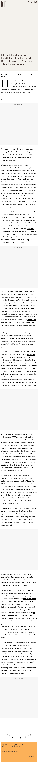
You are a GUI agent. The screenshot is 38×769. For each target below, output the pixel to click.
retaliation (12, 344)
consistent (16, 601)
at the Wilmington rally (24, 654)
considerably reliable (23, 610)
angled (14, 596)
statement (17, 489)
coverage (24, 601)
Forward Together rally (25, 448)
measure (12, 314)
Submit (32, 756)
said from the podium (27, 152)
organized (24, 168)
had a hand (8, 522)
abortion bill (31, 319)
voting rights (16, 193)
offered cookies (29, 220)
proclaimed (30, 228)
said (15, 226)
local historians (14, 357)
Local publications (29, 598)
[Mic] (3, 4)
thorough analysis (14, 308)
